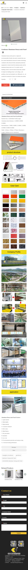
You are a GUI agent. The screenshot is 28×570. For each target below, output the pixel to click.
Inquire (5, 85)
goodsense (18, 455)
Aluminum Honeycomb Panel (9, 458)
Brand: (4, 94)
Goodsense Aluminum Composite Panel (9, 479)
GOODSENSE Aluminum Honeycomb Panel (12, 461)
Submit (19, 533)
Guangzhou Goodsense (7, 455)
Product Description (7, 98)
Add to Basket (18, 85)
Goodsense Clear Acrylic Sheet (19, 479)
